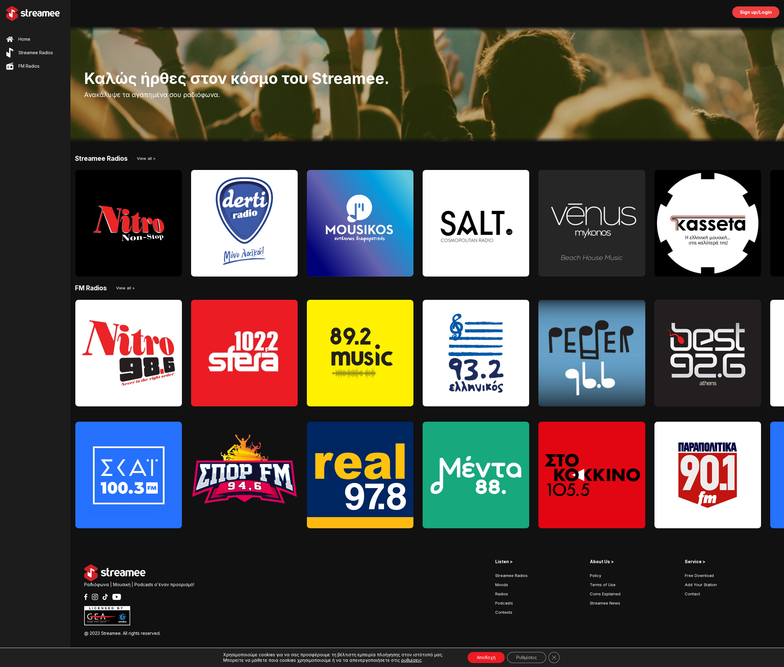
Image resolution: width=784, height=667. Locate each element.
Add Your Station (701, 584)
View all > (146, 158)
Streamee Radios (511, 575)
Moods (501, 584)
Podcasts (504, 603)
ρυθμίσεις (411, 660)
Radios (501, 593)
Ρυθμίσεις (526, 657)
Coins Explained (605, 593)
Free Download (699, 575)
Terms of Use (603, 584)
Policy (595, 575)
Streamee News (605, 603)
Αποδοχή (486, 657)
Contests (503, 612)
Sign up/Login (756, 12)
